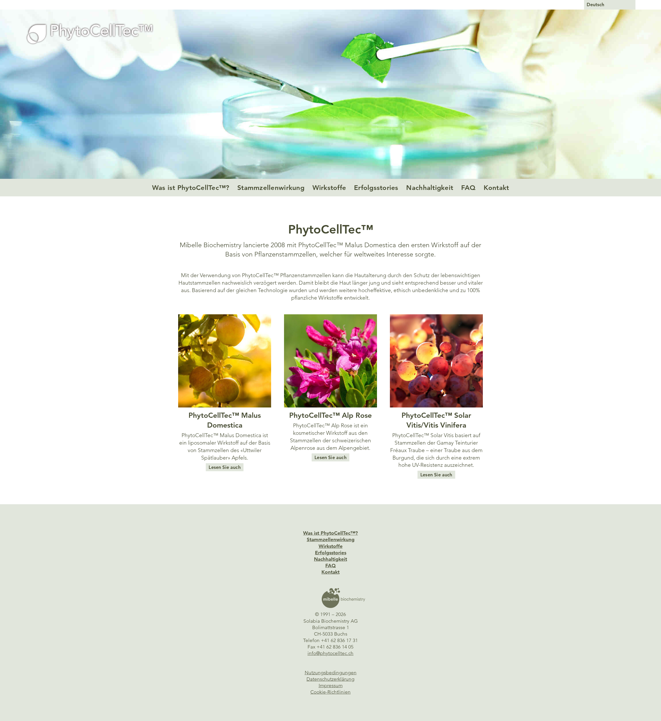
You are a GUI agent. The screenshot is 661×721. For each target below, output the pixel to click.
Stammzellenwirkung (270, 187)
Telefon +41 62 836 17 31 (330, 640)
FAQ (468, 187)
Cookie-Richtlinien (330, 692)
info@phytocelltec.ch (330, 653)
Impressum (331, 685)
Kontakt (496, 187)
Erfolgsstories (376, 187)
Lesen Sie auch (224, 467)
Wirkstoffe (329, 187)
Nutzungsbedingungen (331, 673)
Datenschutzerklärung (330, 679)
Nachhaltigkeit (429, 187)
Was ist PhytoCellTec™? (191, 187)
